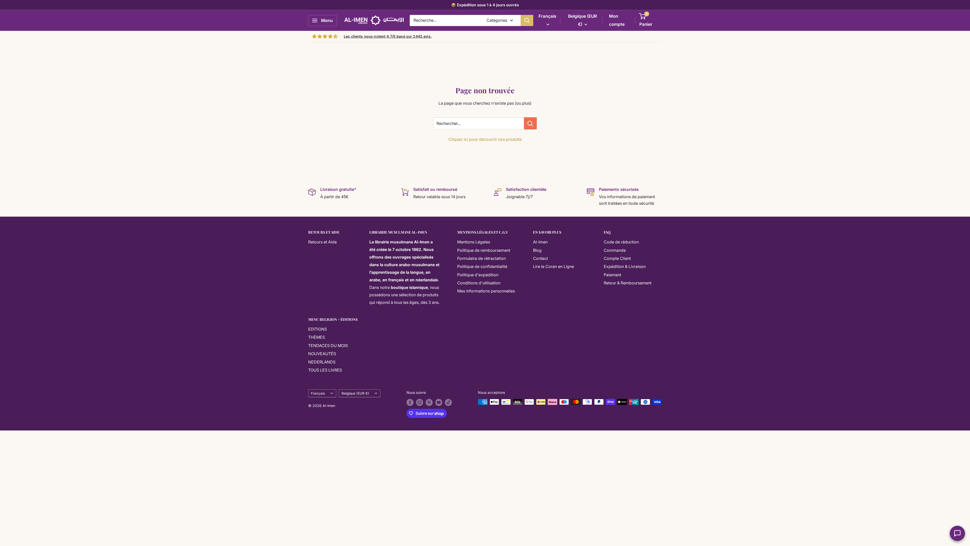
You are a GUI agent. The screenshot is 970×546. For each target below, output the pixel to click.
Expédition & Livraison (625, 266)
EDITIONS (317, 329)
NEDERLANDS (321, 362)
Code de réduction (621, 241)
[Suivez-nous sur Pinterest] (429, 402)
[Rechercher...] (530, 123)
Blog (537, 250)
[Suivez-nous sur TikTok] (448, 402)
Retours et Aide (322, 241)
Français (318, 393)
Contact (540, 258)
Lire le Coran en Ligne (553, 266)
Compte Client (617, 258)
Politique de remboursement (483, 250)
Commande (615, 250)
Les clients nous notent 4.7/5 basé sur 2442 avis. (388, 36)
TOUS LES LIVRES (325, 370)
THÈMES (316, 337)
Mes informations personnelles (486, 290)
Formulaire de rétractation (481, 258)
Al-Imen (540, 241)
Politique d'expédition (477, 274)
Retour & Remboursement (627, 282)
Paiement (612, 274)
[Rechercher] (527, 20)
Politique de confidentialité (482, 266)
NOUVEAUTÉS (322, 353)
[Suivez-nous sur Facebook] (410, 402)
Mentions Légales (473, 241)
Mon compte (617, 20)
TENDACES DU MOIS (328, 345)
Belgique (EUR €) (355, 393)
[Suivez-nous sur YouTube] (438, 402)
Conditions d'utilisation (478, 282)
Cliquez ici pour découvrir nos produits (485, 139)
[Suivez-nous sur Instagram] (419, 402)
